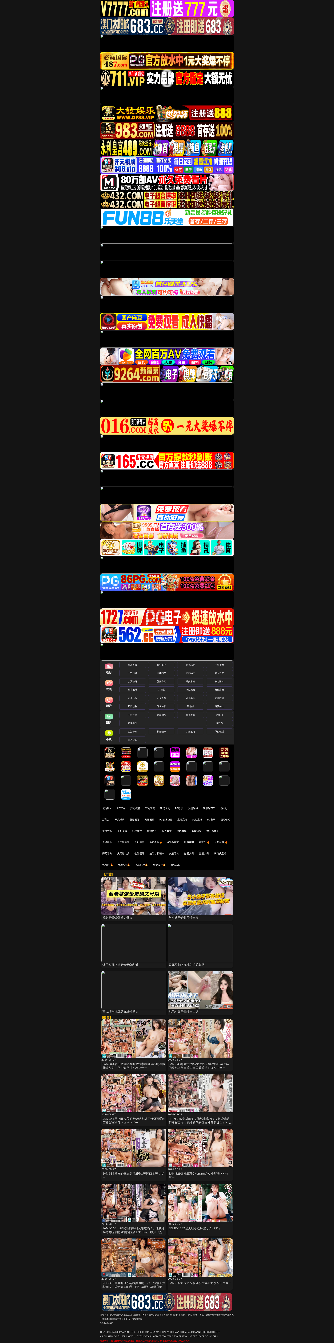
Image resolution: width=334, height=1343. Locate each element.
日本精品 (161, 672)
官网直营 (150, 808)
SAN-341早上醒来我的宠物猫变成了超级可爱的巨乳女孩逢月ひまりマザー (133, 1120)
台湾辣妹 (132, 681)
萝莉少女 (219, 664)
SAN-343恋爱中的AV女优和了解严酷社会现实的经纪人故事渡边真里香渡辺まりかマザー (199, 1066)
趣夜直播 (167, 830)
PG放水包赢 (165, 819)
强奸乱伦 (161, 664)
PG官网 (121, 808)
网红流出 (190, 689)
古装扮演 (132, 698)
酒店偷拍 (225, 819)
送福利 (223, 808)
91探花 (161, 689)
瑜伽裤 (190, 706)
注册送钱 (193, 808)
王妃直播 (122, 830)
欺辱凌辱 (132, 689)
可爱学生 (190, 698)
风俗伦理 (219, 731)
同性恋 (219, 723)
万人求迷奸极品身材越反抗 (120, 1012)
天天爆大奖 (123, 853)
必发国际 (197, 830)
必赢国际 (135, 819)
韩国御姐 (161, 681)
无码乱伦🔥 (221, 842)
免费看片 (174, 853)
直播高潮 (182, 819)
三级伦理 (132, 672)
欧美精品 (190, 664)
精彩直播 (197, 819)
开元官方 (107, 853)
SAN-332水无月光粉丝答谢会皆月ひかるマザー (200, 1283)
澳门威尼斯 (220, 853)
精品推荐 (132, 664)
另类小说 (132, 739)
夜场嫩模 (182, 830)
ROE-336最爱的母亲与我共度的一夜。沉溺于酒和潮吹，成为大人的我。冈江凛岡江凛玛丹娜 (133, 1285)
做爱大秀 (189, 853)
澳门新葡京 (212, 830)
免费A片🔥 (124, 864)
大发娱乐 (107, 842)
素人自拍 (219, 672)
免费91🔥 (107, 864)
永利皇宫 (139, 842)
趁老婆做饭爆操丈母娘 (117, 918)
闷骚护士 (219, 706)
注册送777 (209, 808)
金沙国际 (139, 853)
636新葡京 (173, 842)
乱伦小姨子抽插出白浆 (184, 1012)
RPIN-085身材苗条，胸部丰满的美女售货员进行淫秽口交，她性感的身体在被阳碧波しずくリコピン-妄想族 (200, 1122)
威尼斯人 (107, 808)
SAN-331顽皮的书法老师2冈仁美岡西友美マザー (133, 1175)
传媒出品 (132, 723)
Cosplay (190, 672)
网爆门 (219, 714)
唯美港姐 (190, 681)
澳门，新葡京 (156, 853)
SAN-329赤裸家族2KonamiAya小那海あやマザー (199, 1175)
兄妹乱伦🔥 (141, 864)
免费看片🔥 (155, 842)
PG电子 (179, 808)
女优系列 (161, 698)
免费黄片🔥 (159, 864)
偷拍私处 (152, 830)
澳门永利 (165, 808)
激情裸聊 (189, 842)
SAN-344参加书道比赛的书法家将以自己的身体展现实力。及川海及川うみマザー (133, 1066)
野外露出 (219, 689)
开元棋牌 (135, 808)
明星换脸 (161, 706)
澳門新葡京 (123, 842)
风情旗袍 (132, 706)
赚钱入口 (176, 864)
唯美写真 (190, 714)
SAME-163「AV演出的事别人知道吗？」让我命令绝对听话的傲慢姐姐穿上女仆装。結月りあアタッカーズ (133, 1232)
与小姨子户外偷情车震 (184, 918)
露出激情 (161, 714)
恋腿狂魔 (219, 698)
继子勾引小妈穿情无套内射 (120, 965)
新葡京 (106, 819)
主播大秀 (107, 830)
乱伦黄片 (137, 830)
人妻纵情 (190, 731)
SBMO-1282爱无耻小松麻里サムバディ (195, 1228)
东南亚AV (219, 681)
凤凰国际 (149, 819)
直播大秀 (204, 853)
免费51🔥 (204, 842)
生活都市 (132, 731)
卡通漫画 (132, 714)
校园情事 (161, 731)
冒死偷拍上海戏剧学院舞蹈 (187, 965)
